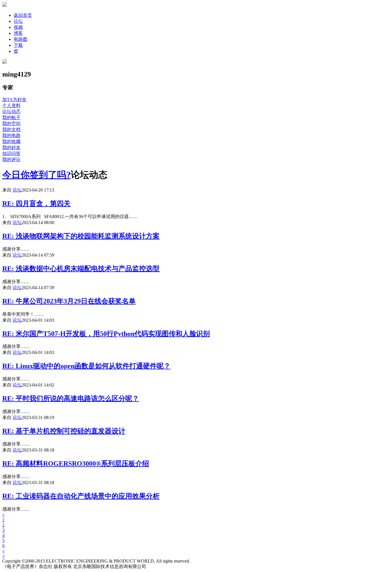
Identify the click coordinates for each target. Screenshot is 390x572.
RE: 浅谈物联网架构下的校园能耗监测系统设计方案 (81, 236)
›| (3, 555)
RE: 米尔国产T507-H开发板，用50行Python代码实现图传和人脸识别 (106, 333)
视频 (18, 27)
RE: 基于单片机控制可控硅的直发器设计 (63, 431)
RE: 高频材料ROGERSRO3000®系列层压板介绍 (75, 463)
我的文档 (11, 129)
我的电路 (11, 135)
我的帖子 (11, 117)
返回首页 (23, 15)
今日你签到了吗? (36, 175)
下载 (18, 45)
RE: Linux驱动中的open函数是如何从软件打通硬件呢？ (86, 366)
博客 (18, 33)
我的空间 (11, 123)
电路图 (20, 39)
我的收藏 (11, 141)
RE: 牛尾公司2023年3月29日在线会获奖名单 (69, 301)
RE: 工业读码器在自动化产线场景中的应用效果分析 (81, 496)
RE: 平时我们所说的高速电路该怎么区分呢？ (70, 398)
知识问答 (11, 153)
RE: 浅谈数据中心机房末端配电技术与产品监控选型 (81, 268)
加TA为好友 (14, 99)
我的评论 (11, 159)
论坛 (18, 21)
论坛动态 (11, 111)
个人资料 (11, 105)
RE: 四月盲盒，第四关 (36, 203)
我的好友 (11, 147)
